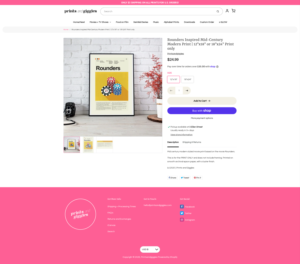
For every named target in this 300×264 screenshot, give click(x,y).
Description (173, 142)
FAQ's (110, 213)
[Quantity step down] (171, 90)
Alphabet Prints (171, 22)
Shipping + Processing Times (122, 206)
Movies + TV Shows (99, 22)
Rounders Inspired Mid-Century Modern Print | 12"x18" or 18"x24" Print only (103, 30)
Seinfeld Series (140, 22)
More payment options (202, 118)
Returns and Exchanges (119, 219)
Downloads (189, 22)
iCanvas (111, 225)
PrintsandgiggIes (175, 54)
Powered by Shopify (167, 257)
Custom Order (207, 22)
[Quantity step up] (187, 90)
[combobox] (157, 11)
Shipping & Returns (191, 142)
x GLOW (223, 22)
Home (65, 30)
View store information (181, 135)
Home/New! (79, 22)
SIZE (169, 73)
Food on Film (122, 22)
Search (111, 231)
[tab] (174, 143)
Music (156, 22)
